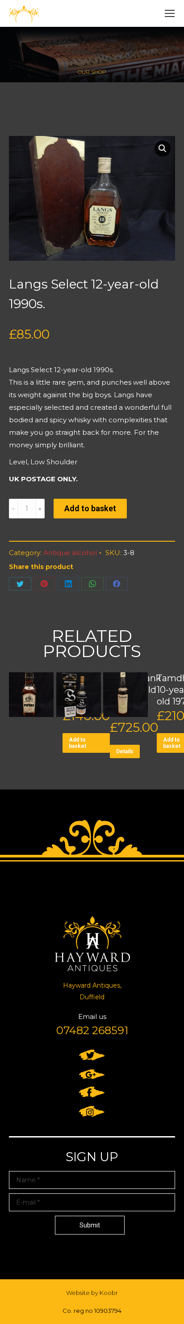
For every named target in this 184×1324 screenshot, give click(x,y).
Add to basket (90, 508)
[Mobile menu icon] (169, 13)
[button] (163, 148)
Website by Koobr (92, 1292)
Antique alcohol (70, 552)
